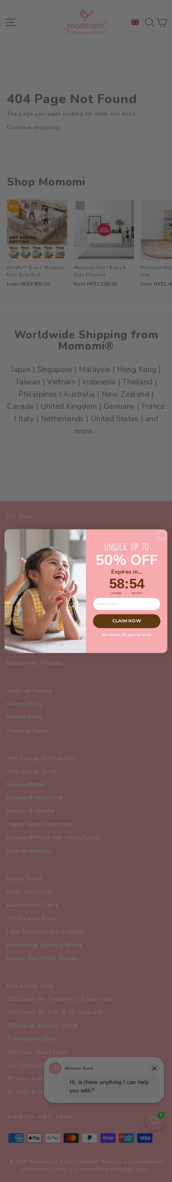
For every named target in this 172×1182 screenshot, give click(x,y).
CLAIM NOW (126, 621)
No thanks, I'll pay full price (126, 634)
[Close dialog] (161, 535)
